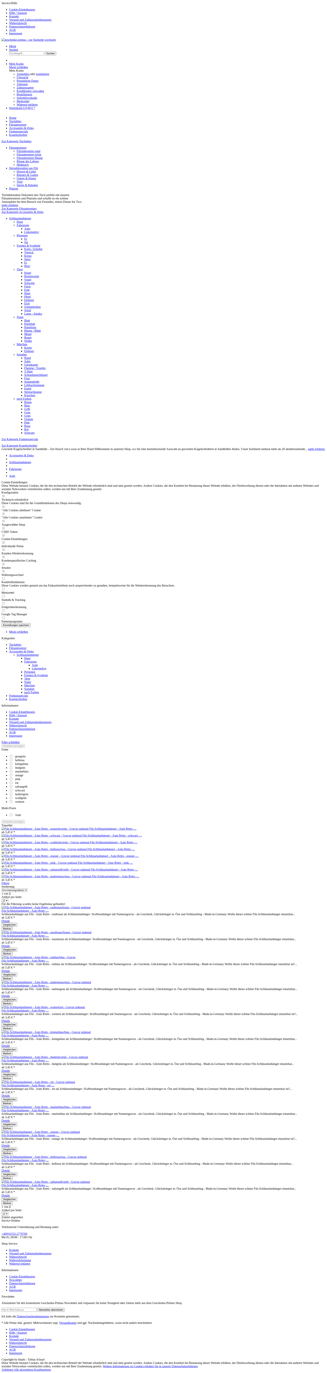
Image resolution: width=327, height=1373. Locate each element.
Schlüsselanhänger (20, 218)
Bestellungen (24, 94)
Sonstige (22, 354)
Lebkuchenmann (34, 385)
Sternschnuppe (33, 392)
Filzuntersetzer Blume (30, 158)
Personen (22, 235)
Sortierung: (8, 886)
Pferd (27, 296)
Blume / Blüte (32, 330)
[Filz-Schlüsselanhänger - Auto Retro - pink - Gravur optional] (40, 862)
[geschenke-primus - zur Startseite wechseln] (29, 39)
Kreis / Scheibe (33, 249)
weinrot (19, 801)
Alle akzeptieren (24, 1369)
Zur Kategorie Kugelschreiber (19, 445)
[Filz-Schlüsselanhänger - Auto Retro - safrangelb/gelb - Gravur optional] (46, 869)
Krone (28, 347)
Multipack (23, 164)
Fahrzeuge (23, 225)
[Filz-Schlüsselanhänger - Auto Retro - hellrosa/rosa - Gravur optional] (44, 849)
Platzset (13, 188)
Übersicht (22, 77)
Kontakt (14, 16)
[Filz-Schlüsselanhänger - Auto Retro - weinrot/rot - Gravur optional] (43, 1007)
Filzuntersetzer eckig (29, 154)
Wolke (28, 340)
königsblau (21, 764)
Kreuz (28, 255)
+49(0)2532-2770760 (14, 1233)
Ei (25, 262)
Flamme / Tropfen (35, 368)
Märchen (22, 344)
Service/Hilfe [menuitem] (26, 18)
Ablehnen (8, 1369)
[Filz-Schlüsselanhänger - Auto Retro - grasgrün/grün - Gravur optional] (45, 828)
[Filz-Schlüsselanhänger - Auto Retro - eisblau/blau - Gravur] (39, 957)
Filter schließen (11, 742)
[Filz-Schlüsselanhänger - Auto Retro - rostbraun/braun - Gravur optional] (46, 907)
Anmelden (23, 74)
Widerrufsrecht (18, 23)
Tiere (20, 181)
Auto (27, 228)
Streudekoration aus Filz (23, 168)
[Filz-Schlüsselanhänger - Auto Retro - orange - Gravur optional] (41, 856)
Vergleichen (9, 924)
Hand (27, 358)
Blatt (27, 320)
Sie (26, 242)
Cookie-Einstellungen (22, 9)
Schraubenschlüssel (35, 375)
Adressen (22, 84)
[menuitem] (167, 9)
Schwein (29, 283)
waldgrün (20, 798)
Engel (27, 388)
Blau (27, 405)
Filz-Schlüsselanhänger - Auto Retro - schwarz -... (112, 835)
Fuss (27, 378)
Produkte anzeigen (13, 746)
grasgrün (20, 756)
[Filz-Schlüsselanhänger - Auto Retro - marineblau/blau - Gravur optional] (46, 1107)
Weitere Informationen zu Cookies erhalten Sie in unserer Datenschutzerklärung (150, 1366)
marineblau (21, 771)
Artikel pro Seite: (12, 897)
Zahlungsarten (25, 87)
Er (25, 238)
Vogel (27, 279)
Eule (27, 289)
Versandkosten (67, 1322)
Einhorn (29, 300)
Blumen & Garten (27, 175)
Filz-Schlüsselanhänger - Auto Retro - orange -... (110, 856)
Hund (27, 272)
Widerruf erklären (27, 104)
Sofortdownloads (27, 97)
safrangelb (21, 786)
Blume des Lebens (28, 161)
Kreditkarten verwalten (30, 91)
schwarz (20, 790)
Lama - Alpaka (33, 313)
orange (19, 775)
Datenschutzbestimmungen (33, 1316)
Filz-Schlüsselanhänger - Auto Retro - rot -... (28, 1085)
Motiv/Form (9, 808)
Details (6, 921)
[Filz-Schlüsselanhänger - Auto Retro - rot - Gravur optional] (38, 1082)
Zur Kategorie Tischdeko (16, 141)
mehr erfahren (10, 205)
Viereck (28, 252)
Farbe (5, 749)
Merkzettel (23, 101)
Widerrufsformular (20, 1260)
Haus (20, 221)
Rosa (27, 426)
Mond (27, 334)
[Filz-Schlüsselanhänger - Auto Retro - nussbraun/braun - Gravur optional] (46, 932)
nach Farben (24, 398)
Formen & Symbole (28, 245)
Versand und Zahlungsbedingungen (30, 19)
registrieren (42, 74)
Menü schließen (18, 67)
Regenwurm (31, 276)
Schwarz (29, 432)
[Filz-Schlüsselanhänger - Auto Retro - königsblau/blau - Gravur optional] (46, 1032)
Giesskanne (31, 364)
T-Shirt (28, 371)
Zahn (27, 361)
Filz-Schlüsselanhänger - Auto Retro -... (112, 828)
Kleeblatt (29, 323)
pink (17, 779)
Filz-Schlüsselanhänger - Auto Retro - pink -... (105, 862)
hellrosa (19, 760)
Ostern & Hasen (26, 178)
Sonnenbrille (31, 381)
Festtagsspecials (18, 695)
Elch (27, 303)
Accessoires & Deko (21, 651)
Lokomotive (31, 232)
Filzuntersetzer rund (28, 151)
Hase (27, 293)
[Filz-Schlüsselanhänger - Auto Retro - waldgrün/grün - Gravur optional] (46, 842)
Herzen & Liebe (26, 171)
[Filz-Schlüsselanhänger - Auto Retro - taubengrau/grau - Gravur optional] (47, 876)
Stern (27, 259)
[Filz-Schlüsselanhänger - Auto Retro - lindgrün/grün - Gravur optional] (45, 1057)
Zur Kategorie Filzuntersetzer (19, 208)
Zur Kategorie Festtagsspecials (20, 439)
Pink (27, 422)
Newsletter (15, 1280)
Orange (28, 419)
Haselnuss (30, 327)
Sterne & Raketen (27, 185)
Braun (28, 402)
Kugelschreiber (18, 699)
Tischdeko (15, 644)
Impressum (15, 33)
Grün (27, 415)
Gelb (27, 409)
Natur (20, 317)
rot (16, 782)
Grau (27, 412)
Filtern (5, 883)
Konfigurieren (42, 1369)
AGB (12, 30)
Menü (12, 46)
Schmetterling (32, 306)
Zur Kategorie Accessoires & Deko (23, 212)
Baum (27, 337)
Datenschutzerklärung (22, 26)
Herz (27, 266)
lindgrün (20, 767)
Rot (26, 429)
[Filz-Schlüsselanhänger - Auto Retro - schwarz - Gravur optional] (42, 835)
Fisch (27, 286)
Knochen (29, 395)
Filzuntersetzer (17, 147)
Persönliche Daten (27, 80)
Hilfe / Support (18, 13)
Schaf (27, 310)
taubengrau (21, 794)
